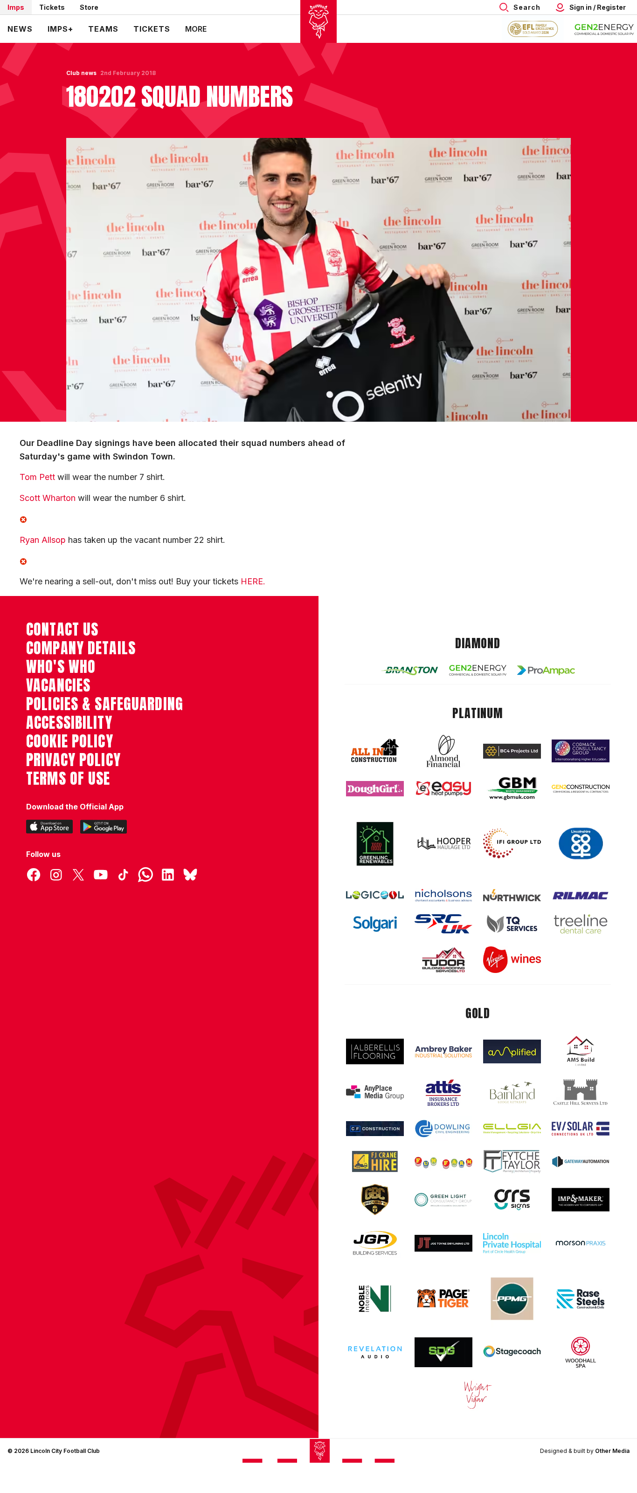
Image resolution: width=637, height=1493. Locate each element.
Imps (15, 7)
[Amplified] (512, 1051)
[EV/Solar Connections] (580, 1129)
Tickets (52, 7)
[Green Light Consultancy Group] (443, 1199)
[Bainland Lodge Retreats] (512, 1092)
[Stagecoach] (512, 1352)
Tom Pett (37, 477)
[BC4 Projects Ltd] (512, 751)
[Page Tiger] (443, 1298)
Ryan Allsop (43, 540)
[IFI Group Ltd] (512, 843)
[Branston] (409, 670)
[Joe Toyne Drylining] (443, 1243)
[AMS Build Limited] (580, 1051)
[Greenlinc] (375, 843)
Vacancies (58, 685)
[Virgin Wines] (512, 959)
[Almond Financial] (443, 751)
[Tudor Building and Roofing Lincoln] (443, 960)
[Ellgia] (512, 1128)
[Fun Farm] (443, 1161)
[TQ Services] (512, 923)
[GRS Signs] (512, 1200)
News (20, 29)
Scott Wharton (49, 498)
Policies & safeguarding (104, 704)
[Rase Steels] (580, 1298)
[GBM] (512, 788)
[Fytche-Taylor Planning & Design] (512, 1161)
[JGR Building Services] (375, 1243)
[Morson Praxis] (580, 1243)
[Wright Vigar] (478, 1394)
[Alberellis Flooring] (375, 1051)
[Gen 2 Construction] (580, 788)
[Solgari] (375, 924)
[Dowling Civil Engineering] (443, 1128)
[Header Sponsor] (604, 29)
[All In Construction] (375, 751)
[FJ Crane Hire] (375, 1161)
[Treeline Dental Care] (580, 924)
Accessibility (69, 722)
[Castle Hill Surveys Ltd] (580, 1092)
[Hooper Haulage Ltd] (443, 843)
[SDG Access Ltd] (443, 1352)
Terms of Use (68, 778)
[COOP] (580, 843)
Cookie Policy (69, 741)
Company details (81, 648)
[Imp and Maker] (580, 1200)
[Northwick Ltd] (512, 895)
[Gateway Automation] (580, 1161)
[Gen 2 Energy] (478, 670)
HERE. (253, 581)
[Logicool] (375, 895)
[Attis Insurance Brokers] (443, 1092)
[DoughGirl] (375, 788)
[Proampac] (546, 670)
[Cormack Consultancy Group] (580, 751)
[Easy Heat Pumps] (443, 789)
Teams (103, 29)
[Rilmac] (580, 895)
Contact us (62, 629)
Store (89, 7)
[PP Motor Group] (512, 1299)
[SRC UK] (443, 924)
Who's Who (61, 666)
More (196, 29)
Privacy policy (73, 760)
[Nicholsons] (443, 895)
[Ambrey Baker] (443, 1051)
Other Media (612, 1450)
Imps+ (60, 29)
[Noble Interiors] (375, 1299)
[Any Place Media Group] (375, 1092)
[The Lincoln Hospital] (512, 1243)
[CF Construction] (375, 1128)
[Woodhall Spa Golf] (580, 1352)
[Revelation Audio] (375, 1352)
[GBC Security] (375, 1199)
